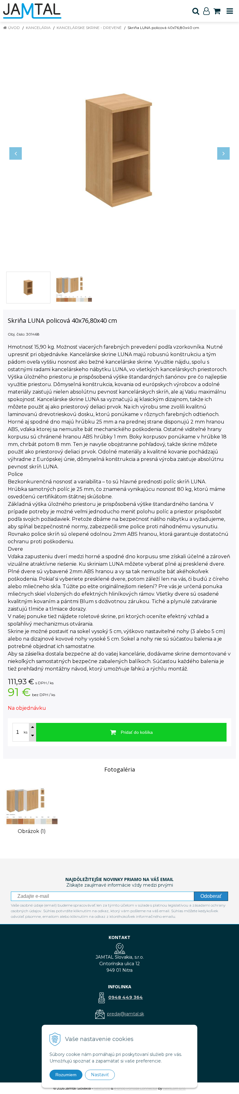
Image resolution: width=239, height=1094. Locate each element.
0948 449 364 (125, 997)
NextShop (102, 1088)
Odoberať (211, 896)
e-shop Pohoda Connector (135, 1088)
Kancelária (38, 27)
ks (25, 732)
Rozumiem (66, 1074)
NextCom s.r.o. (174, 1088)
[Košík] (217, 11)
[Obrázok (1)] (31, 803)
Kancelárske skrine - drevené (89, 27)
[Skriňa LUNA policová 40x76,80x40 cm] (119, 150)
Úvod (14, 27)
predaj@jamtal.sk (125, 1014)
